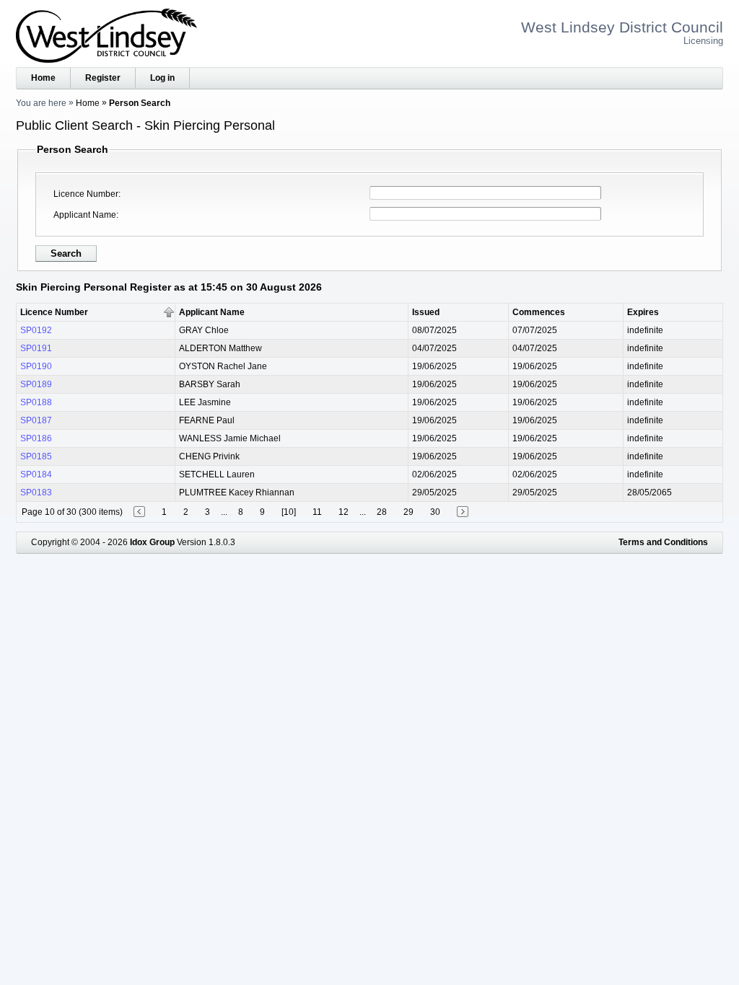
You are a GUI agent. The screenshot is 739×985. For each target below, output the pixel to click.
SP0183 (36, 492)
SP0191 (36, 348)
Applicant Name (84, 215)
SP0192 (36, 330)
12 (343, 512)
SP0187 (36, 420)
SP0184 (36, 474)
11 (317, 512)
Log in (162, 78)
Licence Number (85, 194)
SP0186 (36, 438)
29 (408, 512)
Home (43, 78)
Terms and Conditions (663, 542)
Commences (538, 312)
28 (382, 512)
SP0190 (36, 366)
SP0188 (36, 402)
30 (435, 512)
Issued (426, 312)
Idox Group (152, 542)
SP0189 (36, 384)
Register (103, 78)
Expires (643, 312)
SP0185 (36, 456)
